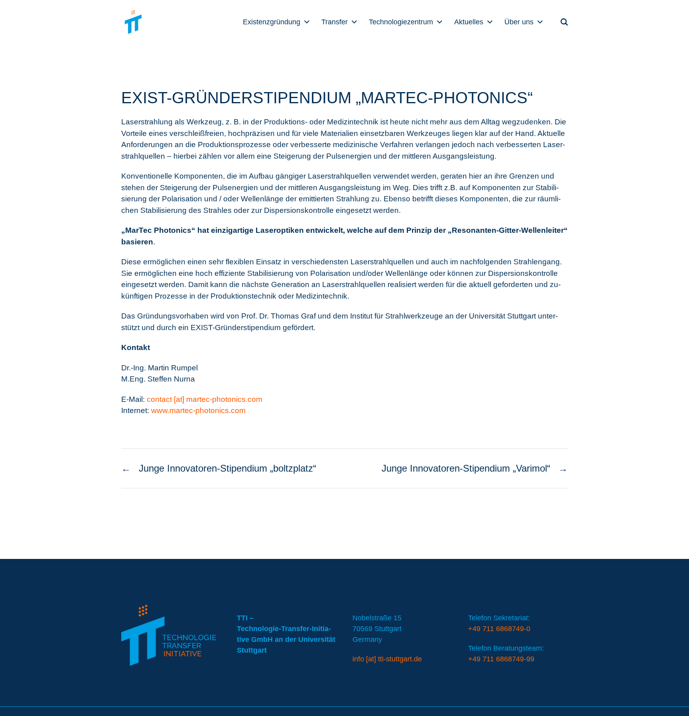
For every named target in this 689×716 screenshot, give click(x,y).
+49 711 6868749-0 (499, 629)
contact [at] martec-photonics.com (204, 399)
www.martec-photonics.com (198, 410)
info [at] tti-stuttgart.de (387, 659)
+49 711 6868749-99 (501, 659)
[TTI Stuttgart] (133, 22)
